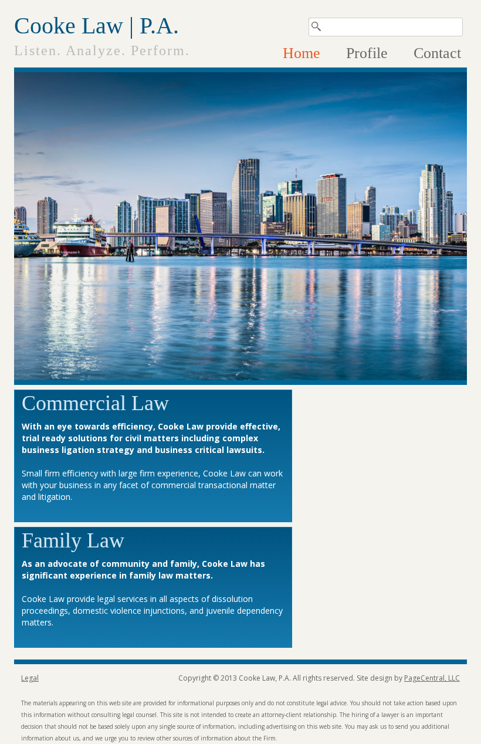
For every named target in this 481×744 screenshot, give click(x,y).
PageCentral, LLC (432, 678)
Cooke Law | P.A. (96, 26)
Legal (30, 678)
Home (301, 53)
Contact (437, 53)
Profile (367, 53)
